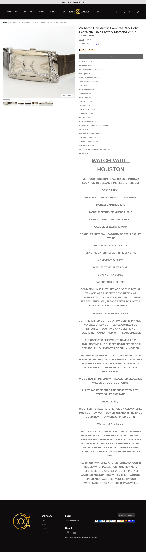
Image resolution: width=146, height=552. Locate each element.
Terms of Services (72, 521)
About (32, 12)
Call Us (82, 50)
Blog (52, 12)
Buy (17, 12)
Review (44, 529)
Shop (44, 525)
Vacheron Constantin (88, 36)
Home (8, 12)
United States (125, 515)
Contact (42, 12)
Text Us (91, 50)
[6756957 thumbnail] (6, 103)
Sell (24, 12)
